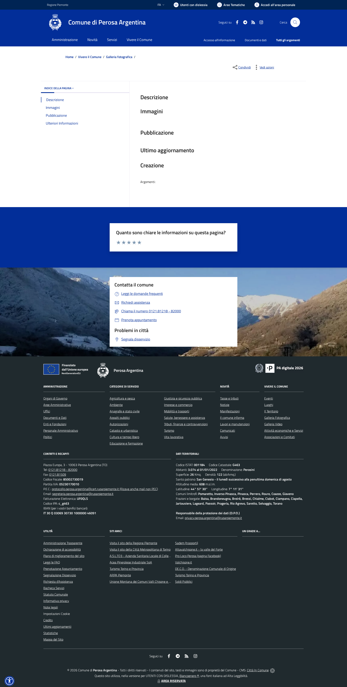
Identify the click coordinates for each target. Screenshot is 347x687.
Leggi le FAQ (51, 562)
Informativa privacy (56, 600)
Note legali (50, 607)
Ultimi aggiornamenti (57, 626)
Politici (47, 436)
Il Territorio (271, 411)
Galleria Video (273, 424)
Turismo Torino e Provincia (127, 568)
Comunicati (227, 430)
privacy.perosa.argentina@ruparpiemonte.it (213, 517)
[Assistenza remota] (272, 670)
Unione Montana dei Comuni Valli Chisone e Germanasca (147, 581)
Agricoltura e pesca (122, 398)
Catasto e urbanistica (124, 430)
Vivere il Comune (89, 56)
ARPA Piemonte (120, 575)
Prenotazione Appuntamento (62, 568)
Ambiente (116, 404)
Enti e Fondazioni (54, 424)
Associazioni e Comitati (279, 436)
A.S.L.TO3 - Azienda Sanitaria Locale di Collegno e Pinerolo (149, 555)
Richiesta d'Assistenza (58, 581)
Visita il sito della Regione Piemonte (133, 543)
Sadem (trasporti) (186, 543)
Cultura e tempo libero (124, 436)
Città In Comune (258, 670)
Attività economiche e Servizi (283, 430)
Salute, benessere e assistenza (184, 417)
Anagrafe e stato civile (125, 411)
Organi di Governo (55, 398)
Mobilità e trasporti (176, 411)
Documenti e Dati (54, 417)
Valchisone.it (183, 562)
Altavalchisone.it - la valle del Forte (199, 549)
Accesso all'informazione (219, 40)
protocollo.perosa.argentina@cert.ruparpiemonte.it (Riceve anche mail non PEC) (105, 489)
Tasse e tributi (229, 398)
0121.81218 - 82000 (62, 469)
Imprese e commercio (178, 404)
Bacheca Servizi (53, 588)
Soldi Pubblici (183, 581)
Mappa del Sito (53, 639)
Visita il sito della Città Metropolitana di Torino (140, 549)
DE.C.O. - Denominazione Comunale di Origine (205, 568)
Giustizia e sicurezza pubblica (183, 398)
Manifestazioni (230, 411)
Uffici (46, 411)
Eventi (268, 398)
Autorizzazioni (119, 424)
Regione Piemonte (57, 5)
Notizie (224, 404)
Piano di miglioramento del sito (63, 555)
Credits (48, 620)
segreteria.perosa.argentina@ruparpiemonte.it (82, 493)
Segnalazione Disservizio (59, 575)
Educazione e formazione (126, 443)
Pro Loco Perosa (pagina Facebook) (198, 555)
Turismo (169, 430)
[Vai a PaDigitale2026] (279, 368)
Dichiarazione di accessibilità (62, 549)
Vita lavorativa (173, 436)
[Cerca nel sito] (295, 22)
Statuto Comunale (55, 594)
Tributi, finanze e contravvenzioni (186, 424)
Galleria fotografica (119, 56)
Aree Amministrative (57, 404)
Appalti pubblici (120, 417)
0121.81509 (57, 474)
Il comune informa (232, 417)
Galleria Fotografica (277, 417)
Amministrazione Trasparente (62, 543)
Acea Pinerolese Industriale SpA (131, 562)
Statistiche (50, 633)
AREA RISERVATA (173, 680)
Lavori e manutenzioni (235, 424)
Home (69, 56)
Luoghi (268, 404)
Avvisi (224, 436)
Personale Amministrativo (60, 430)
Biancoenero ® (189, 675)
